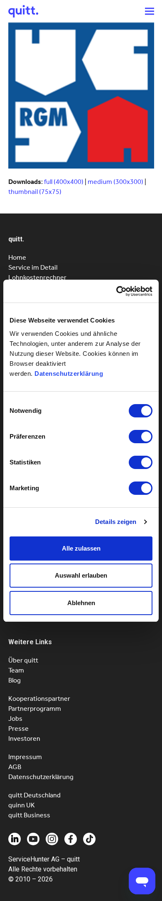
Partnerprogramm (34, 708)
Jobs (15, 718)
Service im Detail (32, 267)
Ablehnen (81, 602)
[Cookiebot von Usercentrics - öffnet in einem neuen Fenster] (116, 291)
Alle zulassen (81, 548)
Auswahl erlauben (81, 575)
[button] (149, 11)
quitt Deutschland (34, 795)
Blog (14, 680)
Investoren (24, 738)
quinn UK (21, 805)
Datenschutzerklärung (68, 373)
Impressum (25, 757)
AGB (14, 767)
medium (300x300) (115, 182)
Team (16, 670)
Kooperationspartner (39, 698)
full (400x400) (63, 182)
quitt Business (29, 815)
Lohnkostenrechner (37, 277)
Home (17, 257)
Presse (18, 728)
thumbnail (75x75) (34, 192)
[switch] (140, 436)
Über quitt (23, 660)
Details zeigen (115, 521)
